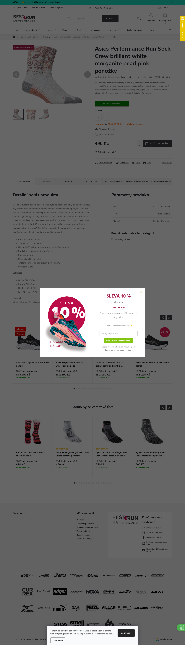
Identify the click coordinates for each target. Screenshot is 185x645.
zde (110, 633)
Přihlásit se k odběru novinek (118, 340)
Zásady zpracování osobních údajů (119, 350)
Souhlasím (126, 632)
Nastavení (58, 640)
